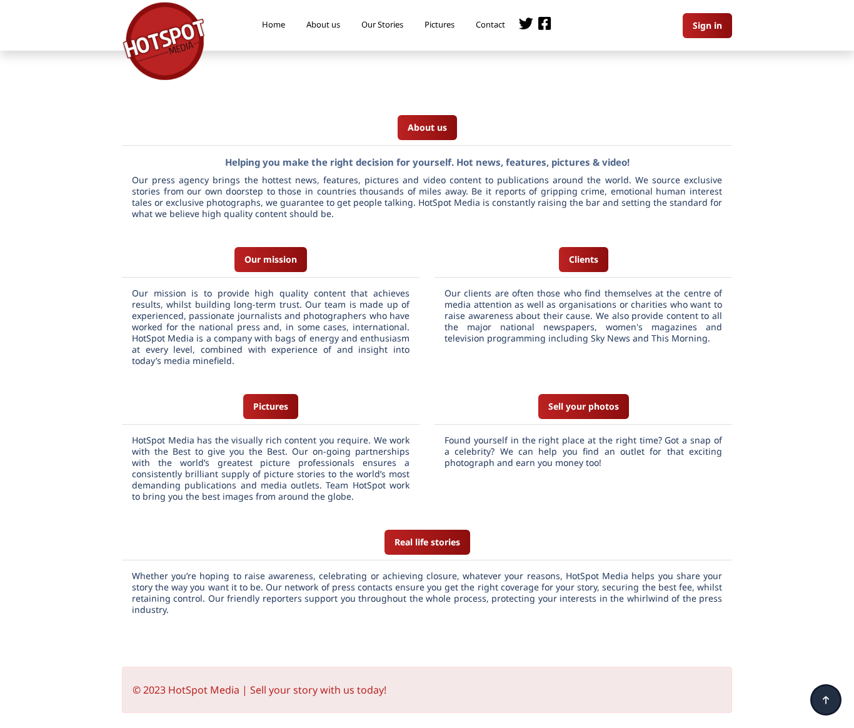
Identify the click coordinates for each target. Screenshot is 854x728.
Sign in (707, 25)
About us (323, 24)
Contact (490, 24)
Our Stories (382, 24)
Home (273, 24)
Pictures (439, 24)
